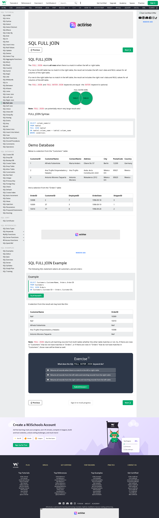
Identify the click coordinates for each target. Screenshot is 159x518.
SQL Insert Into (8, 44)
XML (144, 8)
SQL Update (7, 50)
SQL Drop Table (8, 166)
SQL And (6, 36)
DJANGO (152, 8)
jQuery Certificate (133, 488)
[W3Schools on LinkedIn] (143, 18)
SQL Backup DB (8, 160)
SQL (30, 8)
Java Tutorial (24, 491)
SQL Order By (8, 33)
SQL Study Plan (8, 268)
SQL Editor (7, 254)
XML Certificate (133, 494)
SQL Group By (8, 115)
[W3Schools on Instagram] (153, 18)
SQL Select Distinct (10, 27)
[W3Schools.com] (15, 466)
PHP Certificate (133, 486)
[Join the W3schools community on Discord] (147, 18)
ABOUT (87, 503)
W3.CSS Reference (60, 485)
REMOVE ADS (81, 253)
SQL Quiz (6, 257)
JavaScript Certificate (133, 480)
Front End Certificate (133, 481)
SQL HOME (7, 15)
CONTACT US (132, 465)
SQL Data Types (8, 228)
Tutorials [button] (13, 3)
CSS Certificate (133, 478)
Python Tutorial (24, 485)
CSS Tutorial (24, 478)
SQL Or (5, 39)
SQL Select (7, 24)
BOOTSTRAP (99, 8)
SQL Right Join (8, 100)
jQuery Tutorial (24, 494)
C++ (74, 8)
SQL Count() (7, 68)
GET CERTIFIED (66, 465)
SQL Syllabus (7, 265)
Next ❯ (128, 50)
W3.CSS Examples (97, 486)
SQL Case (6, 135)
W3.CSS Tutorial (24, 486)
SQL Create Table (9, 163)
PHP (54, 8)
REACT (109, 8)
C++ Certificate (133, 491)
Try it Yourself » (36, 295)
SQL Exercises (8, 260)
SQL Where (7, 30)
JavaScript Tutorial (24, 480)
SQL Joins (6, 91)
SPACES (45, 465)
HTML (4, 8)
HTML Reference (60, 476)
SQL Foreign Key (9, 184)
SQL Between (8, 85)
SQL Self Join (8, 106)
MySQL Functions (9, 234)
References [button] (25, 3)
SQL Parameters (9, 207)
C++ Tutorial (24, 493)
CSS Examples (97, 478)
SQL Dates (6, 198)
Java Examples (97, 491)
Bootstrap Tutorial (24, 488)
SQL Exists (7, 120)
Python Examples (97, 485)
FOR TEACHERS (89, 465)
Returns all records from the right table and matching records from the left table (80, 380)
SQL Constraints (9, 172)
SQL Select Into (8, 129)
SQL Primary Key (9, 181)
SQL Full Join (8, 103)
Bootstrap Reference (60, 486)
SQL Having (7, 117)
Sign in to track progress (81, 402)
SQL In (5, 82)
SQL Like (6, 77)
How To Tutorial (24, 481)
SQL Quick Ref (8, 243)
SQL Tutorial (24, 483)
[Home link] (4, 3)
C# (80, 8)
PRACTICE (111, 465)
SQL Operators (8, 147)
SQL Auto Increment (10, 195)
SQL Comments (8, 144)
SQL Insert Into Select (11, 132)
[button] (76, 3)
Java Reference (60, 491)
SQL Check (7, 187)
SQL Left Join (8, 97)
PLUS (28, 465)
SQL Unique (7, 178)
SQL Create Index (9, 192)
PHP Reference (60, 488)
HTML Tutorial (24, 476)
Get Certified (101, 3)
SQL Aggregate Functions (12, 59)
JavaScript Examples (97, 480)
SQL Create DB (8, 154)
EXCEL (136, 8)
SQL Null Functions (10, 138)
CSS (11, 8)
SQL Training (7, 271)
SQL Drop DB (7, 157)
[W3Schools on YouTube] (140, 18)
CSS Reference (60, 478)
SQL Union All (8, 112)
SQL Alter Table (8, 169)
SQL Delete (7, 53)
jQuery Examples (96, 494)
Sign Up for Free (21, 445)
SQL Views (6, 201)
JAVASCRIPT (21, 8)
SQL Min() (6, 62)
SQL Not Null (8, 175)
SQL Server (7, 262)
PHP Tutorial (24, 489)
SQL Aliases (7, 88)
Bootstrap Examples (96, 488)
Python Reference (60, 483)
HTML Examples (96, 476)
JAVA (47, 8)
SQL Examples (8, 251)
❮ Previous (35, 50)
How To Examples (97, 481)
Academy (123, 3)
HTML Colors (60, 489)
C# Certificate (133, 493)
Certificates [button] (50, 3)
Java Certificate (133, 489)
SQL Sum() (7, 71)
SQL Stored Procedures (11, 141)
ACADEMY (96, 503)
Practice (141, 3)
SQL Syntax (7, 21)
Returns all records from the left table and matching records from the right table (80, 375)
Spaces (132, 3)
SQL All (5, 126)
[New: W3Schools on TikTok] (156, 18)
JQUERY (127, 8)
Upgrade (113, 3)
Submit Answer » (80, 387)
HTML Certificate (133, 476)
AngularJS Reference (60, 493)
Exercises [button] (38, 3)
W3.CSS (62, 8)
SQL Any (6, 123)
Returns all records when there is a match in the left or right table (74, 370)
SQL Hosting (7, 213)
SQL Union (7, 109)
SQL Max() (6, 65)
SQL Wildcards (8, 80)
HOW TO (87, 8)
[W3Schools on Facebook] (150, 18)
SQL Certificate (8, 221)
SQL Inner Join (8, 94)
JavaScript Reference (60, 480)
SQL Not (6, 42)
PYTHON (38, 8)
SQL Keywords (8, 231)
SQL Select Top (8, 56)
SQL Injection (8, 204)
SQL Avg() (6, 74)
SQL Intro (6, 18)
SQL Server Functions (10, 237)
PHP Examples (97, 489)
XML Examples (97, 493)
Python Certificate (133, 485)
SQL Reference (60, 481)
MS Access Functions (10, 240)
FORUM (80, 503)
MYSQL (118, 8)
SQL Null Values (8, 47)
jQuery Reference (60, 494)
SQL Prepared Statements (12, 210)
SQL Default (7, 189)
